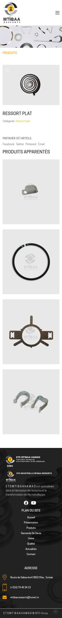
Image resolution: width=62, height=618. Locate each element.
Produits (31, 528)
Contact (31, 554)
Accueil (31, 517)
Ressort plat (23, 121)
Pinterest (31, 144)
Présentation (31, 522)
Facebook (8, 144)
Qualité (31, 543)
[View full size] (7, 70)
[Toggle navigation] (57, 12)
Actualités (31, 549)
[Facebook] (26, 502)
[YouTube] (33, 502)
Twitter (20, 144)
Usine (31, 538)
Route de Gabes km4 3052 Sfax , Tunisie (31, 577)
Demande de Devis (31, 533)
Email (41, 144)
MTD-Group (41, 613)
